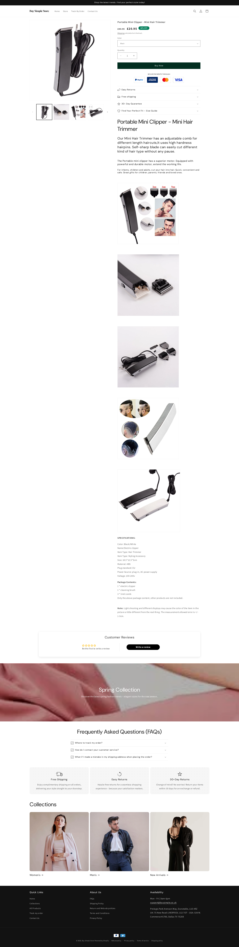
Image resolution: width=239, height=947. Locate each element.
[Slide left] (33, 112)
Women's (35, 875)
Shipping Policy (97, 903)
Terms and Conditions (100, 913)
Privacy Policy (96, 918)
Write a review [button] (143, 647)
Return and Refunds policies (102, 908)
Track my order (36, 913)
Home (32, 898)
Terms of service (143, 941)
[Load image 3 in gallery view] (78, 112)
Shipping (120, 33)
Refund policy (116, 941)
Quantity (120, 50)
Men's (93, 875)
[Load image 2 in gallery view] (61, 112)
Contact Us (34, 918)
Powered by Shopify (102, 941)
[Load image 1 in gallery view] (44, 112)
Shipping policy (157, 941)
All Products (35, 908)
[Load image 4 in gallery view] (95, 112)
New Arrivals (157, 875)
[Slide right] (107, 112)
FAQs (92, 898)
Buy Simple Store (88, 941)
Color (119, 38)
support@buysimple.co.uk (163, 902)
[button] (195, 11)
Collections (35, 903)
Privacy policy (129, 941)
